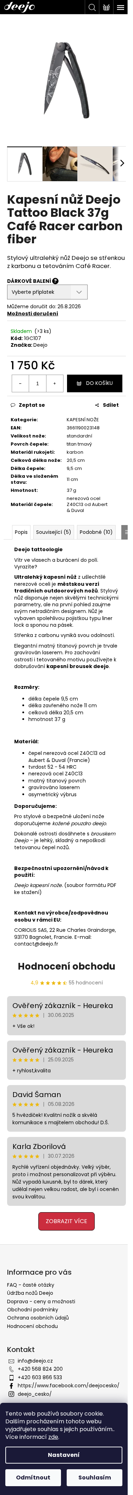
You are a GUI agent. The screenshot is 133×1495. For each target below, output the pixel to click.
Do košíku (99, 383)
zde (53, 1437)
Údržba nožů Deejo (30, 1293)
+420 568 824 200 (40, 1368)
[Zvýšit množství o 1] (54, 383)
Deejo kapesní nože (38, 885)
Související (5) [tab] (53, 532)
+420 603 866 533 (40, 1377)
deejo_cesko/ (35, 1394)
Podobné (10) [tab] (96, 532)
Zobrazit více (66, 1221)
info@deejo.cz (35, 1360)
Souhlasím (94, 1477)
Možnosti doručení (32, 313)
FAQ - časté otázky (30, 1284)
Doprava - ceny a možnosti (41, 1301)
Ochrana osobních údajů (38, 1317)
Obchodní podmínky (32, 1309)
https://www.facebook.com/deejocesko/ (69, 1385)
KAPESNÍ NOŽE (83, 419)
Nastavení (64, 1455)
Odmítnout (33, 1477)
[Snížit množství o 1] (20, 383)
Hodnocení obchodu (66, 966)
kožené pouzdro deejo (79, 823)
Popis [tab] (21, 532)
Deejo (40, 345)
